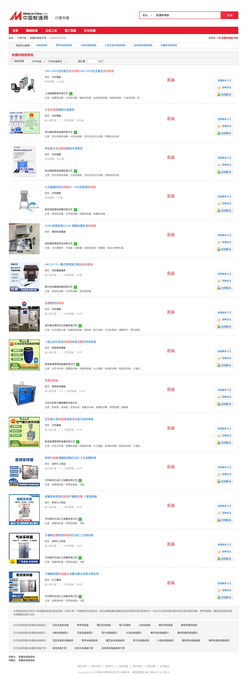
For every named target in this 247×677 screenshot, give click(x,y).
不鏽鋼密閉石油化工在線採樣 (69, 535)
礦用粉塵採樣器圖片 (187, 632)
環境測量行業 (59, 648)
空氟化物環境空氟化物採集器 (69, 419)
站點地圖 (123, 666)
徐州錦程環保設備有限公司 (59, 132)
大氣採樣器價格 (88, 45)
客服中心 (109, 666)
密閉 (54, 303)
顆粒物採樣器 (166, 625)
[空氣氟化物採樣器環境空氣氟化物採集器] (24, 432)
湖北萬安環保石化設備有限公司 (61, 325)
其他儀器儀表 (59, 270)
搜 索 (230, 15)
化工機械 (56, 580)
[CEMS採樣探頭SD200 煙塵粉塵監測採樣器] (24, 238)
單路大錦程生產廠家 (64, 148)
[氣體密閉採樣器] (24, 316)
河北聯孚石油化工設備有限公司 (61, 480)
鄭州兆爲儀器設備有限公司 (59, 286)
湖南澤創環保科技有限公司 (59, 243)
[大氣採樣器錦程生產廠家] (24, 122)
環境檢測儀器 (59, 231)
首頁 (15, 30)
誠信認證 (19, 61)
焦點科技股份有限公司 (107, 672)
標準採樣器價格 (64, 45)
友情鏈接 (164, 666)
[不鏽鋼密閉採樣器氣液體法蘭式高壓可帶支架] (24, 586)
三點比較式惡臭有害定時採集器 (70, 342)
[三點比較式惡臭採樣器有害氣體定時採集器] (24, 354)
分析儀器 (56, 77)
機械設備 (32, 30)
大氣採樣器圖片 (134, 632)
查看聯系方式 (224, 80)
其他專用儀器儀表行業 (113, 648)
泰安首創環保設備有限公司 (59, 209)
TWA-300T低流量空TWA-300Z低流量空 (79, 71)
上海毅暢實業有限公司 (56, 93)
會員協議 (151, 666)
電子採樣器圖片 (110, 632)
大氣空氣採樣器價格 (115, 45)
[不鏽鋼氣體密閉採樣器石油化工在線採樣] (24, 548)
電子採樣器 (125, 625)
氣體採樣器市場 (38, 38)
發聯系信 (226, 87)
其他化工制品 (59, 464)
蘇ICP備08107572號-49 (157, 672)
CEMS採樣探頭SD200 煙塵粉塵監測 (70, 225)
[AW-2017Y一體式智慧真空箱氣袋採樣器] (24, 277)
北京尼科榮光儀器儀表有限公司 (61, 403)
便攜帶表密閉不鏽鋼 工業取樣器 (71, 496)
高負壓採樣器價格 (143, 45)
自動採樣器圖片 (60, 632)
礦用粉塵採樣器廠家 (219, 640)
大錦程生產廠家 (59, 109)
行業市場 (62, 18)
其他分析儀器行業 (84, 648)
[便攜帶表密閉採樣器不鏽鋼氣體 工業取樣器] (24, 509)
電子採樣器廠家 (141, 640)
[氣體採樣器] (24, 393)
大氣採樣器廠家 (165, 640)
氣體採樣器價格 (27, 657)
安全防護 (90, 30)
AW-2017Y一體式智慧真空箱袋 (69, 264)
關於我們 (82, 666)
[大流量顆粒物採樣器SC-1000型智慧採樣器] (24, 199)
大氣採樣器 (145, 625)
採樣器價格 (41, 45)
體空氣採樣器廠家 (115, 640)
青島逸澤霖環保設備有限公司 (60, 364)
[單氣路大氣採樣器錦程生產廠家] (24, 161)
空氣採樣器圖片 (85, 632)
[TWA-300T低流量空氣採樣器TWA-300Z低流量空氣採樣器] (24, 83)
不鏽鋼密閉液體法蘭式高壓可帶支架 (72, 574)
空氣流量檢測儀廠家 (62, 640)
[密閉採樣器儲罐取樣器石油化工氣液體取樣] (24, 470)
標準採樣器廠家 (90, 640)
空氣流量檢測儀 (60, 625)
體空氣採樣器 (104, 625)
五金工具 (51, 30)
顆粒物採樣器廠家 (191, 640)
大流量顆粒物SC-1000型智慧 (70, 187)
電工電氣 (70, 30)
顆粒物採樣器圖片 (160, 632)
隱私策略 (137, 666)
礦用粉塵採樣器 (189, 625)
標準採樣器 (83, 625)
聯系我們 (96, 666)
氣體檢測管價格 (169, 45)
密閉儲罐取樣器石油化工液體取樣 (70, 458)
